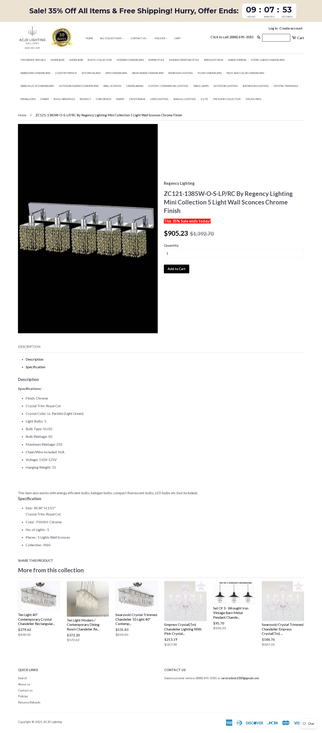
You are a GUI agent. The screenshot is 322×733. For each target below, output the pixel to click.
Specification (35, 367)
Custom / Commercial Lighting (168, 85)
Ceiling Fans (253, 99)
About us (24, 684)
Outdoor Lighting (225, 85)
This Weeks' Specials (33, 59)
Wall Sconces (112, 85)
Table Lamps (201, 85)
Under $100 (57, 59)
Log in (273, 28)
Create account (291, 28)
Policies (160, 38)
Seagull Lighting (184, 99)
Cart (177, 38)
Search (22, 678)
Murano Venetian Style (184, 59)
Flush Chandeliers (210, 73)
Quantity (171, 245)
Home (89, 38)
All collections (111, 38)
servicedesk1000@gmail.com (240, 678)
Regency (85, 99)
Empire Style (156, 59)
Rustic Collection (100, 59)
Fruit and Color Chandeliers (245, 73)
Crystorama (137, 99)
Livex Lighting (159, 99)
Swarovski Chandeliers (35, 73)
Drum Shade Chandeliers (148, 73)
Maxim (120, 99)
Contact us (138, 38)
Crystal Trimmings (286, 85)
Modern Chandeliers (130, 59)
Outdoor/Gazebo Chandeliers (79, 85)
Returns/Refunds (29, 702)
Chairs (44, 99)
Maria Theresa (237, 59)
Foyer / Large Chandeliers (268, 59)
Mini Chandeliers (116, 73)
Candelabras (134, 85)
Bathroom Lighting (256, 85)
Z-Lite (204, 99)
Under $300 (76, 59)
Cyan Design (103, 99)
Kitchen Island (91, 73)
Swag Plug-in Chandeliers (37, 85)
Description (29, 347)
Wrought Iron (213, 59)
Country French (66, 73)
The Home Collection (227, 99)
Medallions (27, 99)
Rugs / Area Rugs (64, 99)
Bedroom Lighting (180, 73)
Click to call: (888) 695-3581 (232, 37)
